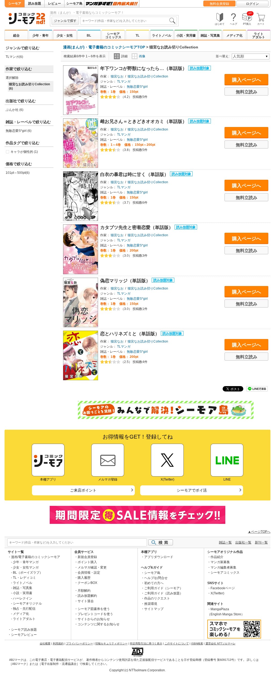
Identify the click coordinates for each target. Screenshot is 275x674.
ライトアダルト (258, 35)
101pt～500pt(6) (18, 173)
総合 (16, 35)
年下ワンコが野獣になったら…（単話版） (144, 68)
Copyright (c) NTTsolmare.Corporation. (137, 670)
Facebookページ (223, 588)
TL (137, 35)
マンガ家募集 (220, 562)
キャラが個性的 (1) (24, 152)
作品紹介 (217, 557)
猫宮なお (117, 76)
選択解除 (12, 78)
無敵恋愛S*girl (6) (18, 131)
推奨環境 (150, 604)
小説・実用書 (186, 35)
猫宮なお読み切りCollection (148, 76)
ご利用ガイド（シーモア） (163, 588)
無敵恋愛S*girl (137, 87)
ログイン (252, 4)
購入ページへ (246, 80)
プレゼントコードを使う (95, 614)
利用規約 (58, 643)
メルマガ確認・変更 (92, 567)
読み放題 (34, 3)
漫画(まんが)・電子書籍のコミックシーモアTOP (104, 47)
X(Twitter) (217, 593)
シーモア (14, 3)
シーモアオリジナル (27, 603)
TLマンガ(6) (14, 57)
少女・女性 (65, 35)
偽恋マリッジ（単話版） (126, 280)
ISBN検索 (197, 643)
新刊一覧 (261, 542)
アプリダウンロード (158, 557)
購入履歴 (84, 578)
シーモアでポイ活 (192, 490)
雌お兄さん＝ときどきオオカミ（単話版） (144, 121)
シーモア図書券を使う (94, 609)
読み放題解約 (87, 596)
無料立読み (246, 92)
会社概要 (45, 643)
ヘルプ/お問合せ (156, 578)
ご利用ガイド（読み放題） (163, 593)
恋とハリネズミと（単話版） (130, 333)
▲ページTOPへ (259, 532)
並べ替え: (223, 56)
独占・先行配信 (24, 609)
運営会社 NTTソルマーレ (220, 643)
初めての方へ (154, 583)
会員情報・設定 (89, 572)
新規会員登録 (87, 557)
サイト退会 (86, 601)
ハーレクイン (22, 598)
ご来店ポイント (83, 490)
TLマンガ (124, 81)
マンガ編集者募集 (223, 567)
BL (89, 35)
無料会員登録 (219, 4)
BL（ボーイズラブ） (28, 572)
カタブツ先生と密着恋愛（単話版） (137, 227)
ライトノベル (161, 35)
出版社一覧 (243, 542)
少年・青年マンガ (26, 562)
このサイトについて (177, 643)
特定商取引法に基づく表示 (146, 643)
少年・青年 (40, 35)
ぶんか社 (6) (14, 110)
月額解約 (84, 590)
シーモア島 (74, 3)
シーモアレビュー (24, 635)
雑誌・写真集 (210, 35)
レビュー (54, 3)
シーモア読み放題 (24, 629)
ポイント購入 (87, 562)
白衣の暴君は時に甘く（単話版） (135, 174)
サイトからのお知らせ (94, 619)
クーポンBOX (87, 583)
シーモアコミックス (113, 35)
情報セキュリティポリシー (111, 643)
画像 (142, 56)
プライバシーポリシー (79, 643)
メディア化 (234, 35)
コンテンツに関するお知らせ (99, 624)
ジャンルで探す (65, 21)
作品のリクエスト (157, 598)
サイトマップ (154, 609)
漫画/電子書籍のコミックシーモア (35, 557)
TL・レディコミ (24, 578)
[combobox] (128, 21)
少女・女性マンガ (26, 567)
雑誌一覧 (225, 542)
